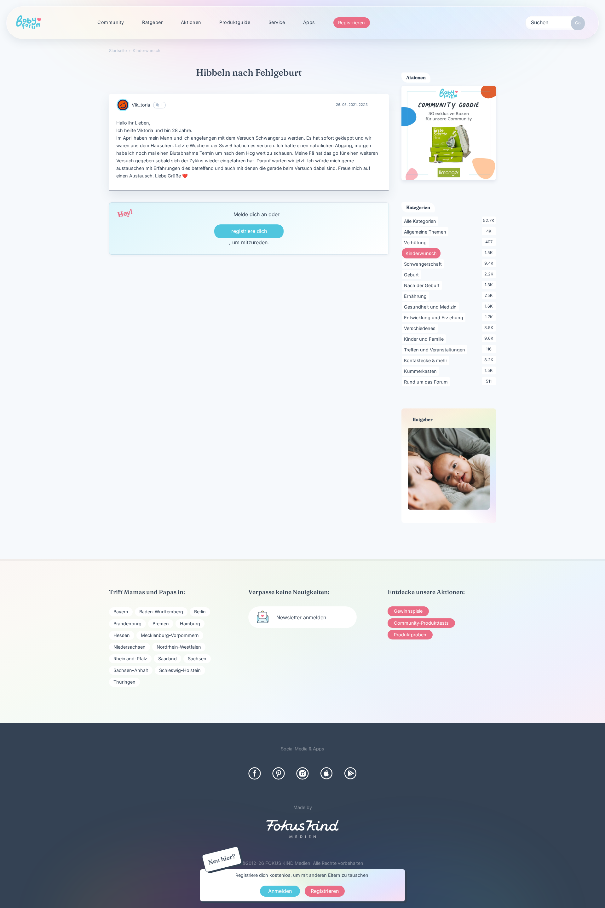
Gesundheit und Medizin (431, 306)
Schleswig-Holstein (180, 670)
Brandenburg (127, 623)
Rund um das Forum (427, 382)
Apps (309, 22)
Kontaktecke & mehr (426, 360)
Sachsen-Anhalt (130, 670)
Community (110, 22)
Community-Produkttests (421, 623)
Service (276, 22)
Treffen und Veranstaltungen (435, 349)
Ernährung (416, 296)
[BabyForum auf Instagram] (302, 773)
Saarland (167, 658)
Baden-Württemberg (161, 611)
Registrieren (351, 22)
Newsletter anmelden (301, 617)
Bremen (161, 623)
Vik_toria (141, 104)
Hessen (121, 635)
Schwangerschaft (424, 264)
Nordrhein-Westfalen (179, 647)
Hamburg (190, 623)
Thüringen (124, 682)
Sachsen (197, 658)
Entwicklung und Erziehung (434, 317)
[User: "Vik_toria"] (123, 105)
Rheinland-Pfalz (130, 658)
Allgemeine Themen (426, 231)
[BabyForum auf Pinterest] (278, 773)
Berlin (200, 611)
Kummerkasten (421, 371)
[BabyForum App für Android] (350, 773)
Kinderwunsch (423, 253)
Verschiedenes (421, 328)
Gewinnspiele (408, 611)
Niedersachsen (129, 647)
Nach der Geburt (423, 285)
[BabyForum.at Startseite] (28, 22)
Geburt (412, 274)
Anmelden (280, 891)
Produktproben (410, 634)
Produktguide (234, 22)
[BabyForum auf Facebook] (254, 773)
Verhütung (416, 242)
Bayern (120, 611)
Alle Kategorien (421, 221)
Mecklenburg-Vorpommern (170, 635)
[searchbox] (555, 22)
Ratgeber (152, 22)
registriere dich (249, 231)
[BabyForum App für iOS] (326, 773)
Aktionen (191, 22)
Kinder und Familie (425, 339)
